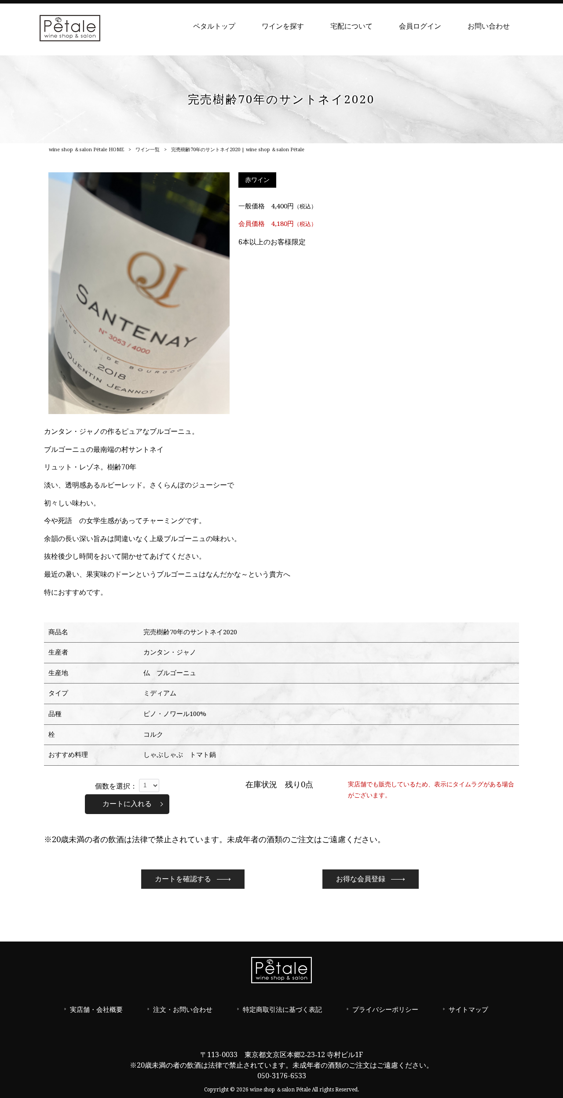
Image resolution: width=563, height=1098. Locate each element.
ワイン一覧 (147, 150)
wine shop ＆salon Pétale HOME (86, 150)
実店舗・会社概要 (96, 1010)
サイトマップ (468, 1010)
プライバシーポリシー (385, 1010)
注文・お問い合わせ (182, 1010)
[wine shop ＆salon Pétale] (70, 39)
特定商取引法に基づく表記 (282, 1010)
